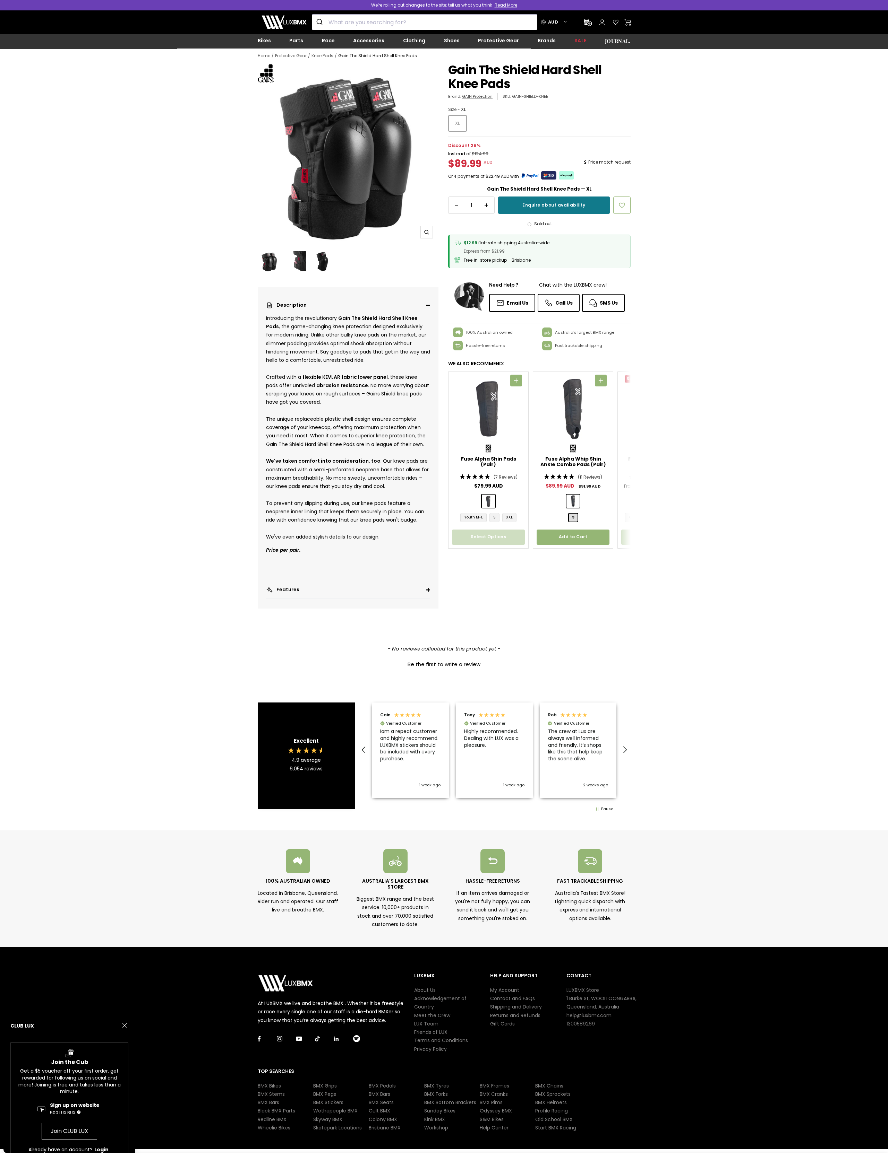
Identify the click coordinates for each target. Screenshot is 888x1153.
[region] (494, 750)
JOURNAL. (617, 40)
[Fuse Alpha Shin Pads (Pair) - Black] (488, 501)
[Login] (602, 22)
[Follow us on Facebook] (267, 1038)
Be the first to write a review (444, 664)
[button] (348, 305)
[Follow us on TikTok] (324, 1038)
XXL (509, 517)
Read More (506, 5)
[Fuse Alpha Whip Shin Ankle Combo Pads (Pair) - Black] (573, 501)
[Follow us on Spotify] (362, 1038)
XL (457, 123)
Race (328, 40)
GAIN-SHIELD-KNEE (530, 96)
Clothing (414, 40)
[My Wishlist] (615, 22)
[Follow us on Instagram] (286, 1038)
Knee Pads (322, 56)
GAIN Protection (477, 96)
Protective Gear (498, 40)
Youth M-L (473, 517)
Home (264, 56)
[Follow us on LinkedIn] (343, 1038)
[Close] (124, 1025)
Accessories (368, 40)
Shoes (452, 40)
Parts (296, 40)
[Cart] (628, 22)
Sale (580, 40)
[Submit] (320, 22)
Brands (547, 40)
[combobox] (424, 22)
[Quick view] (516, 380)
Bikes (264, 40)
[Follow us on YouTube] (305, 1038)
